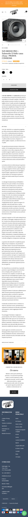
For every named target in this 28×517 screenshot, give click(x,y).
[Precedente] (2, 44)
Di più (14, 392)
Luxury (17, 437)
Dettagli (4, 126)
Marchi (17, 443)
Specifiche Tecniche (8, 342)
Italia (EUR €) (5, 499)
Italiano (13, 499)
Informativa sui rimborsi (5, 429)
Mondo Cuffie (19, 427)
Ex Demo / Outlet (20, 448)
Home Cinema (19, 424)
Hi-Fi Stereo (18, 421)
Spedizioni (4, 426)
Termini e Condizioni (7, 423)
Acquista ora (14, 89)
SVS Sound (5, 48)
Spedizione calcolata (13, 63)
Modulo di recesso (6, 433)
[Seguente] (25, 44)
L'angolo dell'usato (20, 445)
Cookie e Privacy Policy (6, 419)
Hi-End (17, 434)
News (17, 454)
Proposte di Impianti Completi (20, 430)
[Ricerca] (5, 12)
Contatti (18, 451)
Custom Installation (20, 440)
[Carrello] (25, 12)
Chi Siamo (18, 457)
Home (17, 418)
